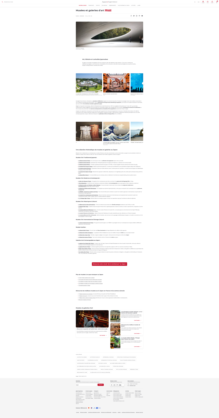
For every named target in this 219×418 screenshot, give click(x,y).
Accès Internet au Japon (123, 5)
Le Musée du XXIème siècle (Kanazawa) (87, 188)
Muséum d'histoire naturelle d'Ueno (110, 94)
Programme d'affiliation (79, 396)
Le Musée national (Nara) (84, 164)
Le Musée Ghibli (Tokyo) (83, 230)
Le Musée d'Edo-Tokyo (83, 206)
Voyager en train (137, 395)
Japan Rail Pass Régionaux (98, 395)
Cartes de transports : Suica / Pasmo (100, 396)
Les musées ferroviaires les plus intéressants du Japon (90, 279)
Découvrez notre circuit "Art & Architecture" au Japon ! (109, 264)
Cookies (119, 412)
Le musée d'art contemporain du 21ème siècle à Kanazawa (89, 94)
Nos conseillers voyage (89, 398)
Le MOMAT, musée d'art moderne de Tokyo (88, 191)
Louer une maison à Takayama (118, 398)
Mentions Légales (83, 412)
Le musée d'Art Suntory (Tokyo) (85, 166)
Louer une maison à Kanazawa (118, 396)
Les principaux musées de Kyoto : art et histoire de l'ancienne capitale (131, 312)
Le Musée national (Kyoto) (84, 162)
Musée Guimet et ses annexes (86, 294)
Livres (138, 5)
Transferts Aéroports (97, 398)
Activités (133, 5)
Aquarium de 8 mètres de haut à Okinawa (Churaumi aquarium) (143, 94)
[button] (76, 83)
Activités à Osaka (128, 396)
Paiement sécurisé (139, 412)
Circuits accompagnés (89, 394)
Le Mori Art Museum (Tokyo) (84, 181)
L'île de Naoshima (82, 183)
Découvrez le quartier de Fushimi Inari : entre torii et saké (92, 329)
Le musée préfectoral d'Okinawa (85, 209)
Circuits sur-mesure (89, 396)
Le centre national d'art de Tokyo (85, 222)
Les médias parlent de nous (80, 394)
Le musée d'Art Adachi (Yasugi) (85, 171)
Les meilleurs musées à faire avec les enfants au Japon (90, 281)
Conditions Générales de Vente (94, 412)
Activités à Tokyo (128, 394)
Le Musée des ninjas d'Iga (84, 235)
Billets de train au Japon (97, 394)
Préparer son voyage (138, 394)
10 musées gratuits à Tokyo (84, 285)
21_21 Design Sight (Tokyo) (84, 198)
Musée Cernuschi (83, 295)
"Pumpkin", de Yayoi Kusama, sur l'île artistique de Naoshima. (142, 142)
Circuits (98, 5)
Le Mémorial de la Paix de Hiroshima (86, 204)
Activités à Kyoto (128, 395)
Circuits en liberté (88, 395)
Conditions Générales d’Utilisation (128, 412)
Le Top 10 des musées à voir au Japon (86, 277)
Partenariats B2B (78, 398)
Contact (77, 412)
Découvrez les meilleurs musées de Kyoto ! (130, 325)
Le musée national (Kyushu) (84, 168)
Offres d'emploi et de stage (80, 399)
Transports (91, 5)
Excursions (104, 5)
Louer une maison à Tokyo (117, 394)
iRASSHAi (77, 403)
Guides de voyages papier (139, 396)
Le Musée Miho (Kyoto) (83, 175)
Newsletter (77, 395)
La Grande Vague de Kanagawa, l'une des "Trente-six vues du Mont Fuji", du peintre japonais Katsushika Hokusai (116, 143)
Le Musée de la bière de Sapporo (85, 232)
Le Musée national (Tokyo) (84, 160)
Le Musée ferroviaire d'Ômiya (85, 237)
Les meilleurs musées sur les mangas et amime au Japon (90, 283)
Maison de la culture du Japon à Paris (88, 297)
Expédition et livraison (79, 402)
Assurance (114, 412)
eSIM (107, 394)
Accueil (77, 376)
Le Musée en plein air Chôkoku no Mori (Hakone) (89, 185)
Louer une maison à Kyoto (117, 395)
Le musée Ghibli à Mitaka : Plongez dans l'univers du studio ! (130, 338)
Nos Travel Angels (116, 399)
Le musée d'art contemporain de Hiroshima (88, 195)
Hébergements (112, 5)
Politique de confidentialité (106, 412)
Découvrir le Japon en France (84, 299)
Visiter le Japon (82, 5)
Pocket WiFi (108, 395)
